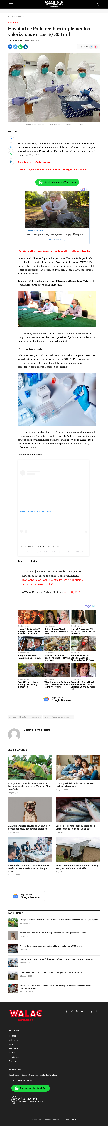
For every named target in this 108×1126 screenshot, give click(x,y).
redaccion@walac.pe (29, 1075)
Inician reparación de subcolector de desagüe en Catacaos (53, 169)
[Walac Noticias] (54, 4)
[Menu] (11, 4)
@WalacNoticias (31, 579)
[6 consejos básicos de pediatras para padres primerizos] (78, 767)
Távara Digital (70, 1119)
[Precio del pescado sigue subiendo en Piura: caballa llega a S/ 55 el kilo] (78, 809)
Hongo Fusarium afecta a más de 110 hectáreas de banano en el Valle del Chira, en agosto (30, 786)
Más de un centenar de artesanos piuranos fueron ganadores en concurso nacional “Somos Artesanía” (56, 987)
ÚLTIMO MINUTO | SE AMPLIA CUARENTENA (40, 547)
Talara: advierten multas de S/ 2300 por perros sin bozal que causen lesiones (29, 827)
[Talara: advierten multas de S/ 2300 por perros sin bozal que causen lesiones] (30, 809)
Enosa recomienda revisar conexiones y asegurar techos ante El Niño (77, 867)
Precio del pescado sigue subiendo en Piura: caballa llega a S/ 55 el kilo (75, 827)
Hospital (22, 717)
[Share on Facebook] (10, 46)
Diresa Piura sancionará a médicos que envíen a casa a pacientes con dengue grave (28, 868)
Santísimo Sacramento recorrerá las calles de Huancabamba (54, 251)
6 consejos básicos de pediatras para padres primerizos (75, 785)
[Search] (97, 4)
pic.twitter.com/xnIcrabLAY (38, 584)
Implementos (35, 717)
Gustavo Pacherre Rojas (17, 40)
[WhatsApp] (11, 154)
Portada (12, 1036)
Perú (11, 1044)
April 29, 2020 (72, 592)
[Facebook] (11, 139)
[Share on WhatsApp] (20, 46)
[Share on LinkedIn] (25, 46)
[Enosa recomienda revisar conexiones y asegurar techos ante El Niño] (78, 849)
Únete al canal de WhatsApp (60, 182)
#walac (66, 579)
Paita (46, 717)
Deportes (13, 1061)
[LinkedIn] (11, 161)
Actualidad (13, 23)
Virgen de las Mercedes (62, 717)
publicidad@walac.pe (49, 1075)
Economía (13, 1048)
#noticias (77, 579)
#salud (46, 579)
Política (12, 1053)
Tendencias (14, 1057)
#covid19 (56, 579)
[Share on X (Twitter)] (15, 46)
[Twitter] (11, 147)
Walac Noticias (52, 552)
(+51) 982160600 (25, 1080)
